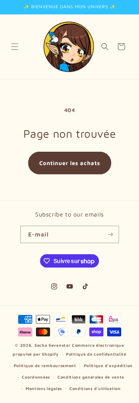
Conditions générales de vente (90, 377)
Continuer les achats (69, 163)
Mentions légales (44, 388)
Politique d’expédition (108, 365)
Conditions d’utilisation (95, 388)
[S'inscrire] (110, 234)
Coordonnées (36, 377)
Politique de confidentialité (96, 354)
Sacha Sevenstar (52, 345)
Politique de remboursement (45, 365)
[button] (15, 46)
